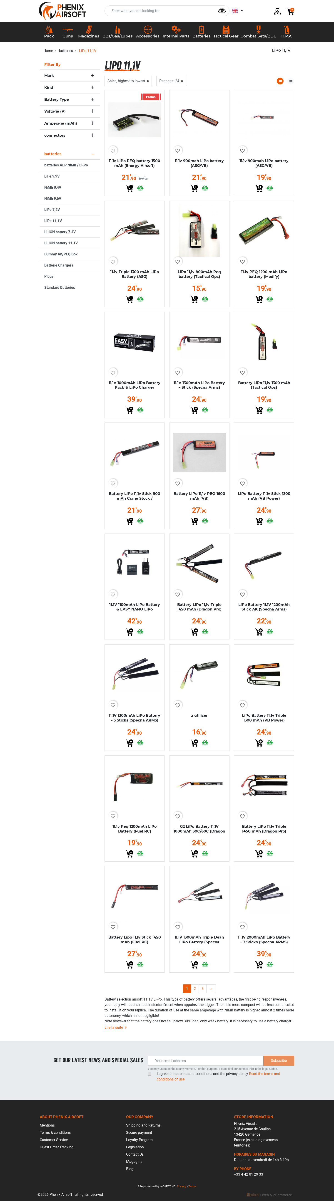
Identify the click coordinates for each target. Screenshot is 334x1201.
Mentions (47, 1125)
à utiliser (199, 715)
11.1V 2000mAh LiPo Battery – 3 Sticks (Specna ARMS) (264, 939)
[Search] (221, 10)
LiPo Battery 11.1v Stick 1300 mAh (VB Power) (264, 496)
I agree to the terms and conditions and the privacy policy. (218, 1076)
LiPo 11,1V (53, 221)
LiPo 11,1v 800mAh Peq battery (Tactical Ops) (199, 274)
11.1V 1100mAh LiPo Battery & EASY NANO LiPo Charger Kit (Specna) (134, 609)
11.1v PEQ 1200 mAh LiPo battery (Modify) (264, 274)
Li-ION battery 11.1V (61, 243)
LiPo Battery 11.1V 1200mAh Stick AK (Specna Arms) (264, 607)
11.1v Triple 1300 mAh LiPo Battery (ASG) (134, 274)
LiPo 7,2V (52, 210)
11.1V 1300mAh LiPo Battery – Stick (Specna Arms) (199, 385)
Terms (192, 1186)
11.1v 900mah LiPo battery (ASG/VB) (199, 163)
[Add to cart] (129, 188)
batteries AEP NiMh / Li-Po (66, 165)
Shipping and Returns (143, 1125)
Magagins (134, 1161)
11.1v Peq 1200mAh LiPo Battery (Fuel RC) (134, 828)
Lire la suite (114, 1027)
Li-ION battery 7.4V (60, 232)
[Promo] (134, 119)
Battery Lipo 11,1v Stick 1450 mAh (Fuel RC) (134, 939)
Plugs (48, 276)
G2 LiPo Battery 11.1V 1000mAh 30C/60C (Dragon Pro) (199, 831)
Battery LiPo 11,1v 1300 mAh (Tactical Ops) (264, 385)
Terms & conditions (55, 1132)
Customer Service (54, 1140)
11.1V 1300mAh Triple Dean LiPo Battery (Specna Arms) (199, 942)
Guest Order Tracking (56, 1147)
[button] (288, 11)
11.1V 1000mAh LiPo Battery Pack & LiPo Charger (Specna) (134, 388)
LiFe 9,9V (52, 176)
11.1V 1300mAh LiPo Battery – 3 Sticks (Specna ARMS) (134, 717)
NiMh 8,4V (52, 187)
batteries (66, 51)
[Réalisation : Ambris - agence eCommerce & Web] (269, 1194)
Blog (129, 1169)
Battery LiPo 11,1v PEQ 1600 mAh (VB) (199, 496)
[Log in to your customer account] (275, 11)
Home (48, 51)
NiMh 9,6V (52, 198)
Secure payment (139, 1132)
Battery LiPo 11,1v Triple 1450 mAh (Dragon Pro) (199, 607)
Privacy (181, 1186)
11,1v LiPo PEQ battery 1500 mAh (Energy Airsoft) (134, 163)
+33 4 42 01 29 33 (248, 1174)
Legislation (135, 1147)
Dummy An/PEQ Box (60, 254)
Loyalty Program (139, 1140)
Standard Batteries (59, 287)
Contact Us (135, 1154)
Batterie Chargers (58, 265)
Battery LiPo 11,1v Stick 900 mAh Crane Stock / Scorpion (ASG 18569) (134, 498)
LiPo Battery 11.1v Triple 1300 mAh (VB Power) (264, 717)
